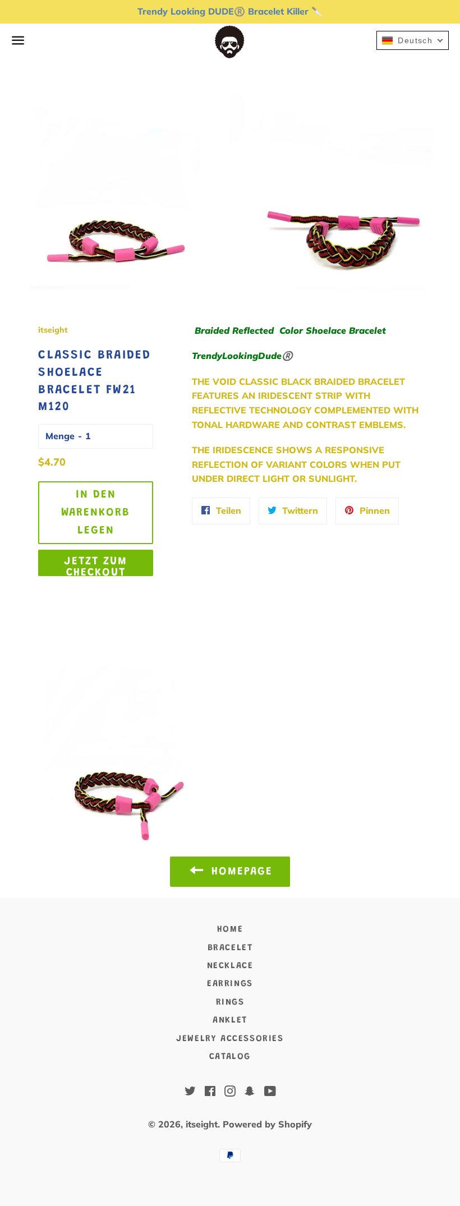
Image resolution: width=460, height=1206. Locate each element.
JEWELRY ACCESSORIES (229, 1038)
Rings (230, 1002)
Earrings (230, 983)
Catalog (230, 1056)
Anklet (230, 1020)
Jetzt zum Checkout (95, 566)
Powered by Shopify (267, 1124)
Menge (60, 435)
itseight (202, 1124)
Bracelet (230, 947)
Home (230, 929)
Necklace (230, 965)
